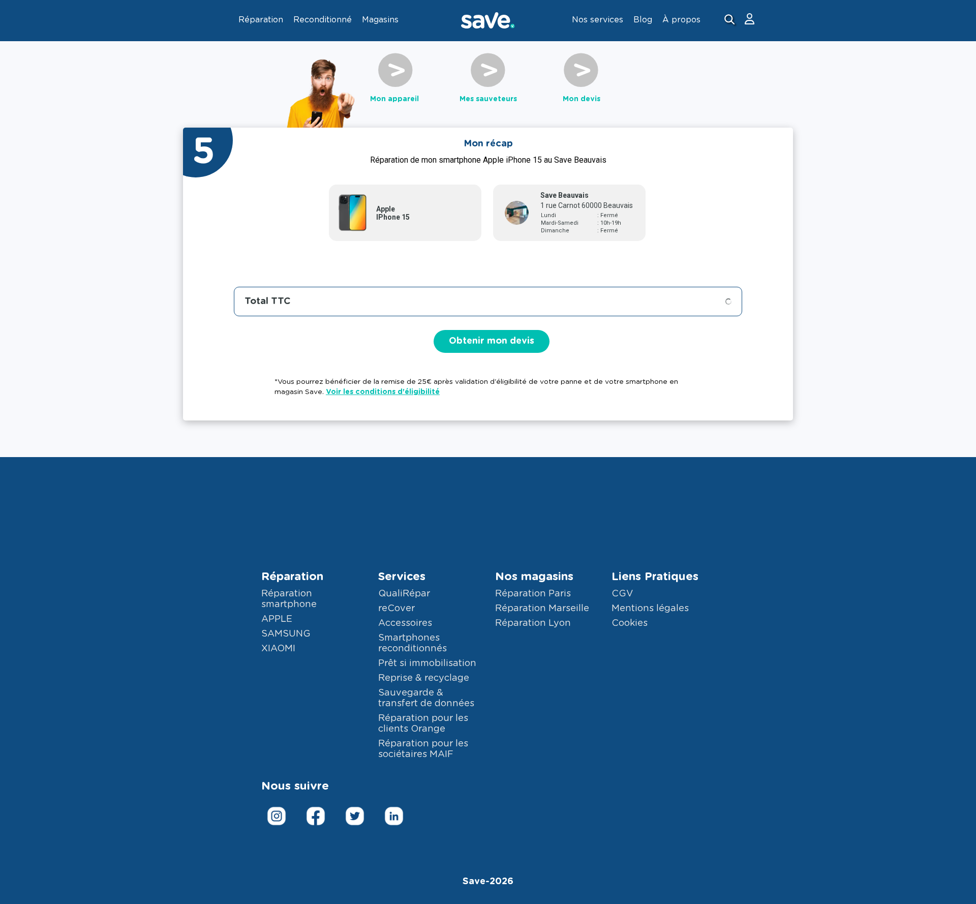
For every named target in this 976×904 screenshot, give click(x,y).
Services (401, 576)
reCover (396, 608)
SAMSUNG (286, 634)
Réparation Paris (533, 593)
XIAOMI (278, 648)
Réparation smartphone (289, 599)
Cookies (630, 623)
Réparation (292, 576)
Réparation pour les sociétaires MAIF (423, 749)
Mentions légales (650, 608)
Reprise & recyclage (423, 678)
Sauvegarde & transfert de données (426, 698)
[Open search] (731, 20)
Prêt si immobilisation (427, 663)
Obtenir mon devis (491, 341)
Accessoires (405, 623)
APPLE (276, 619)
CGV (622, 593)
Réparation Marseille (542, 608)
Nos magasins (534, 576)
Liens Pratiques (655, 576)
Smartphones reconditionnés (412, 643)
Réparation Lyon (533, 623)
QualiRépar (404, 593)
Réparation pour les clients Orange (423, 724)
